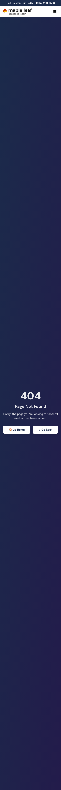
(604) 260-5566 (45, 3)
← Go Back (45, 429)
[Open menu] (55, 11)
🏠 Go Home (17, 429)
